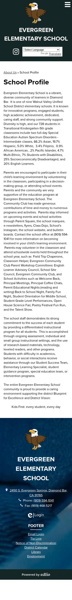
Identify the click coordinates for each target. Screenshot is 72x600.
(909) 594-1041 (44, 500)
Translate (55, 54)
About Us (10, 72)
